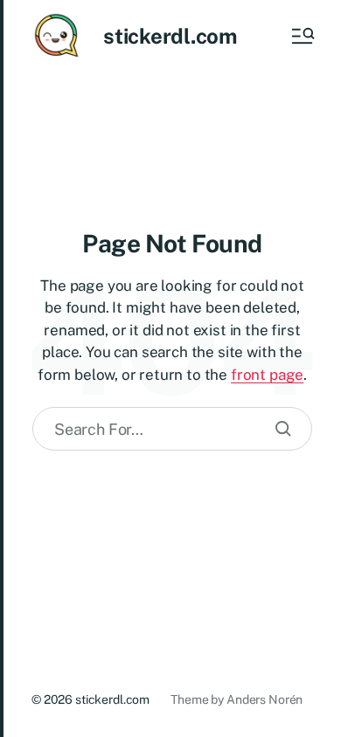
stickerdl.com (170, 35)
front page (267, 374)
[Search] (283, 429)
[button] (302, 36)
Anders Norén (264, 699)
